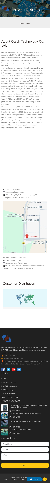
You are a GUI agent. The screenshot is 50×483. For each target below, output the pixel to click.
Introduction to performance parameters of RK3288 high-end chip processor (28, 406)
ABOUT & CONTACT (9, 382)
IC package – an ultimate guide (21, 429)
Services (14, 479)
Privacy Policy (25, 479)
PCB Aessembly (7, 390)
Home (22, 24)
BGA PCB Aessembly (9, 386)
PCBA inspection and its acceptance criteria (25, 413)
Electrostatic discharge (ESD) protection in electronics (25, 422)
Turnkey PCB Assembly (9, 397)
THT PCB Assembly (8, 393)
